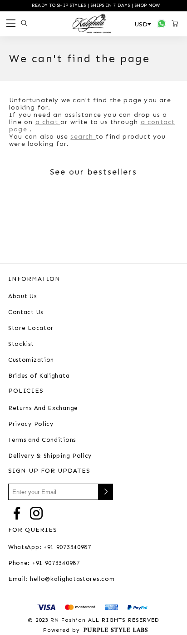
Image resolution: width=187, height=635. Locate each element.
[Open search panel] (22, 23)
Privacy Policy (31, 423)
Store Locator (31, 328)
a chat (47, 122)
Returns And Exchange (43, 408)
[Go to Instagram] (36, 512)
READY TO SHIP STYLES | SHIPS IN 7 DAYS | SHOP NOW (95, 5)
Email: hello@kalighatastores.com (61, 578)
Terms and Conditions (42, 439)
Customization (31, 359)
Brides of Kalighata (38, 375)
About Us (22, 296)
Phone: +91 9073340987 (44, 563)
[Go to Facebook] (16, 512)
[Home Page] (91, 24)
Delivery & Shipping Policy (50, 455)
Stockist (21, 343)
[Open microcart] (176, 23)
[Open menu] (9, 24)
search (82, 136)
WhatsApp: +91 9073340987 (49, 547)
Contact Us (25, 312)
